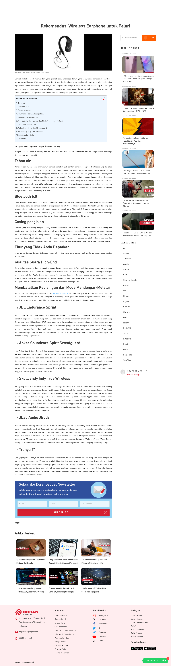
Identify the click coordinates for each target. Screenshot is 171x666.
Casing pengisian (25, 110)
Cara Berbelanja (62, 627)
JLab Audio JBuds (26, 135)
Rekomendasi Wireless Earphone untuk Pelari (85, 26)
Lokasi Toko (60, 623)
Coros (126, 285)
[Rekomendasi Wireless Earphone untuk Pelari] (63, 52)
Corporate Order (62, 645)
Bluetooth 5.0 (23, 107)
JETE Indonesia (137, 629)
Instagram (103, 615)
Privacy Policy (61, 649)
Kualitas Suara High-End (28, 117)
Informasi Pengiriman (64, 634)
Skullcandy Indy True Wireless (30, 131)
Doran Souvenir (137, 619)
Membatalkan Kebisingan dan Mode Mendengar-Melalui (40, 121)
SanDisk (127, 360)
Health (126, 323)
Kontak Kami (60, 619)
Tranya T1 (23, 139)
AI (124, 248)
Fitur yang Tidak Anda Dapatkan (31, 114)
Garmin (126, 312)
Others (126, 350)
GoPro (126, 318)
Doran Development (139, 622)
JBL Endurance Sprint (27, 124)
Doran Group (136, 615)
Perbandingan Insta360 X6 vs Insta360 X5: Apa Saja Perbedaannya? (135, 141)
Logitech (127, 344)
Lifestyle (127, 339)
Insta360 (127, 328)
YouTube (102, 637)
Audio (126, 269)
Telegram (103, 632)
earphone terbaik (60, 293)
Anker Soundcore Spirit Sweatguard (32, 128)
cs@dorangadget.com (28, 632)
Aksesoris (128, 253)
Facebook (103, 624)
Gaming (126, 307)
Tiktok (101, 641)
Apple (126, 264)
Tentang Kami (61, 615)
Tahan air (22, 103)
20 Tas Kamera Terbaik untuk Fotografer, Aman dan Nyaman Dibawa (136, 203)
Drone (126, 296)
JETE (125, 334)
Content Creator (130, 280)
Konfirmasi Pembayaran (65, 631)
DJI (124, 291)
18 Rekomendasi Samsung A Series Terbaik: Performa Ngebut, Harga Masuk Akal (138, 79)
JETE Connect (136, 633)
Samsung (127, 355)
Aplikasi (127, 259)
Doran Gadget (134, 375)
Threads (102, 619)
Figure (126, 301)
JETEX (133, 626)
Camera (127, 275)
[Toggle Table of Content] (101, 99)
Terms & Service (62, 653)
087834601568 (25, 638)
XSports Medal (137, 636)
